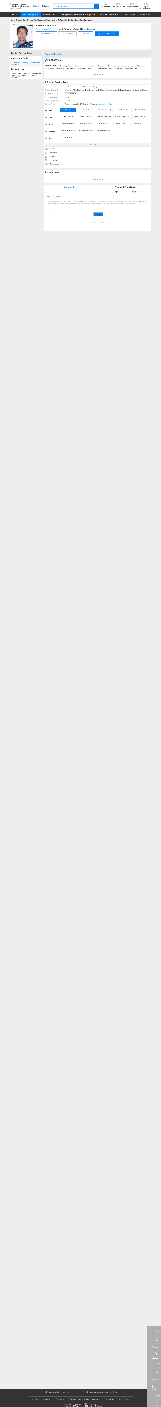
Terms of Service (76, 1399)
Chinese (45, 6)
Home (15, 14)
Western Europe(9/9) (139, 117)
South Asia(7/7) (122, 110)
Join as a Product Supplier (56, 1392)
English (36, 6)
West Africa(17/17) (140, 124)
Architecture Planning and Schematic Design (26, 63)
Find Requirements (110, 14)
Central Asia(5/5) (68, 110)
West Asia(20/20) (139, 110)
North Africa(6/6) (104, 124)
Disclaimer (60, 1399)
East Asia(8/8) (86, 110)
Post (98, 214)
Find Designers (31, 14)
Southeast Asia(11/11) (104, 110)
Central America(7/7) (68, 131)
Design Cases (52, 59)
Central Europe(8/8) (68, 117)
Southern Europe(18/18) (122, 117)
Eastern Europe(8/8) (85, 117)
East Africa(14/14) (86, 124)
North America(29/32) (86, 131)
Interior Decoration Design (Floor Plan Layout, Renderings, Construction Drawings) (26, 75)
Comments (69, 187)
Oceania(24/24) (68, 137)
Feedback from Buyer (125, 187)
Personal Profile (53, 54)
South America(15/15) (104, 131)
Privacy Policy (110, 1399)
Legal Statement (93, 1399)
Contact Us (47, 1399)
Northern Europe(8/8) (104, 117)
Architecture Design (20, 58)
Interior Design (17, 69)
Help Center (130, 14)
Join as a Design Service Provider (101, 1392)
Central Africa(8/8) (68, 124)
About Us (35, 1399)
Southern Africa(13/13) (122, 124)
